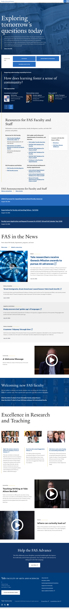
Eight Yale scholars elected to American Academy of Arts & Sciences (11, 450)
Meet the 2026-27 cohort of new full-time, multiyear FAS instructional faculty (24, 400)
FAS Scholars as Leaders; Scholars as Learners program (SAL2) (15, 147)
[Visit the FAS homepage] (20, 578)
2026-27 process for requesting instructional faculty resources (21, 199)
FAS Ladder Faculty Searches (37, 142)
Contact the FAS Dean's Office (11, 592)
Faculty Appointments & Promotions (50, 583)
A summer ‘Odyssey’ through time (17, 329)
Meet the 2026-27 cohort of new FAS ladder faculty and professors (20, 397)
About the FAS (8, 48)
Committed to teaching (10, 93)
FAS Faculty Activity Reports (15, 168)
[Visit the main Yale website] (6, 601)
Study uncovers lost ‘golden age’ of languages (21, 309)
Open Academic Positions (47, 590)
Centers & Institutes (24, 64)
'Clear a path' (51, 93)
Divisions (24, 58)
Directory (56, 142)
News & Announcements (47, 588)
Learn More (33, 565)
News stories (19, 191)
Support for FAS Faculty (47, 585)
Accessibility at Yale (55, 601)
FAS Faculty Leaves (12, 170)
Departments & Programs (48, 58)
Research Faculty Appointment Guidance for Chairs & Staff (36, 179)
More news (4, 247)
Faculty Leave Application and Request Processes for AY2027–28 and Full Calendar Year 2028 (31, 221)
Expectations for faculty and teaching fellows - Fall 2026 (19, 210)
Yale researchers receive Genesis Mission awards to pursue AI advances (46, 260)
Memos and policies (6, 191)
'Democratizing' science (32, 93)
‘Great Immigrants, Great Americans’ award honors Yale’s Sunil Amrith (31, 289)
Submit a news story (16, 247)
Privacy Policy (44, 601)
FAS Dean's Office (46, 580)
